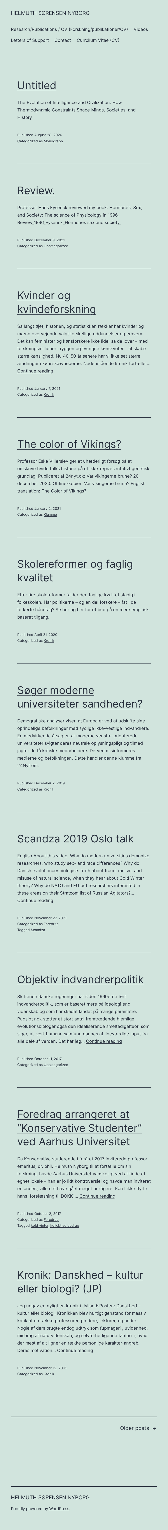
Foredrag (51, 924)
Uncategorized (56, 246)
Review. (36, 190)
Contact (62, 40)
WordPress (59, 1508)
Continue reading (35, 371)
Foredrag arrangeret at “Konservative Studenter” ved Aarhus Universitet (79, 1128)
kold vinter (39, 1225)
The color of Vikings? (69, 444)
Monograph (53, 141)
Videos (141, 29)
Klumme (50, 514)
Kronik (49, 394)
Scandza (38, 930)
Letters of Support (30, 40)
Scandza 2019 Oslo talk (75, 838)
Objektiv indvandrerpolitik (80, 979)
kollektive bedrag (64, 1225)
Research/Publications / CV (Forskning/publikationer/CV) (69, 29)
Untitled (36, 85)
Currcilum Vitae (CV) (98, 40)
